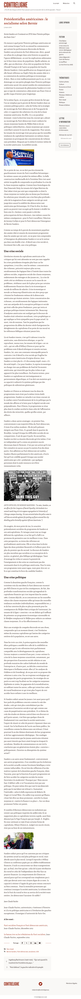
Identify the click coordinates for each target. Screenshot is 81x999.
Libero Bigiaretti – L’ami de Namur (65, 58)
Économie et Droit (65, 87)
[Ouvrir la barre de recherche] (74, 3)
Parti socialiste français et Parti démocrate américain (25, 925)
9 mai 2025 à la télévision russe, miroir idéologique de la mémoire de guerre (65, 50)
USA (37, 951)
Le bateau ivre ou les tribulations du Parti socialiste (24, 934)
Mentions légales (71, 983)
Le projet (56, 3)
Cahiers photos (64, 82)
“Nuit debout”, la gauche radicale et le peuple (26, 967)
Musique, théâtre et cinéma (65, 96)
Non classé (10, 949)
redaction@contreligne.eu (40, 990)
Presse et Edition (64, 105)
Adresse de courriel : (65, 135)
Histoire (61, 92)
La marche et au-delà (66, 64)
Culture (61, 84)
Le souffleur (63, 62)
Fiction (62, 37)
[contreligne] (15, 5)
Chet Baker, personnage (63, 42)
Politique (62, 102)
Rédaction (66, 3)
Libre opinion (64, 22)
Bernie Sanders (12, 951)
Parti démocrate (22, 951)
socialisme (32, 951)
